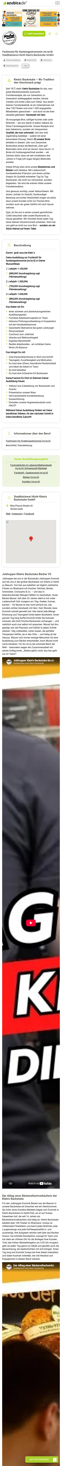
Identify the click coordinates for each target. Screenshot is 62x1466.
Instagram (17, 513)
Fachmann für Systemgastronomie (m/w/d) (28, 441)
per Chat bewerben (39, 1459)
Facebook (29, 513)
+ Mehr (25, 66)
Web (8, 513)
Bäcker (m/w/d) (31, 477)
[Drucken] (50, 34)
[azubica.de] (15, 3)
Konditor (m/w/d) (31, 481)
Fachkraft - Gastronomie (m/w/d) (31, 472)
